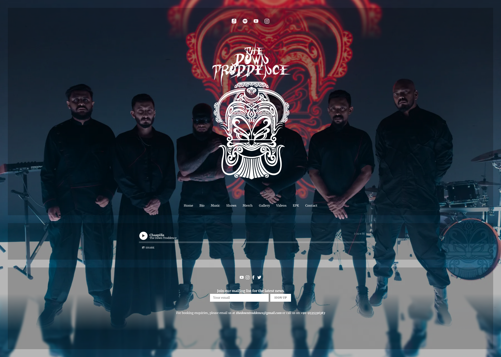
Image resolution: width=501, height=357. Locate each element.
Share (150, 247)
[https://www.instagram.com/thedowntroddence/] (267, 21)
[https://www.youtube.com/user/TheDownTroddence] (256, 21)
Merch (248, 205)
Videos (281, 205)
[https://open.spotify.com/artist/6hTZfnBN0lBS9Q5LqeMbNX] (245, 21)
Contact (311, 205)
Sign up (280, 297)
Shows (231, 205)
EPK (296, 205)
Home (188, 205)
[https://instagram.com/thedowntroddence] (248, 278)
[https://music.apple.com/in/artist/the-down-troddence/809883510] (234, 21)
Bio (202, 205)
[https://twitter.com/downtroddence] (259, 278)
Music (215, 205)
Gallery (264, 205)
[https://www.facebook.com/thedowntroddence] (253, 278)
